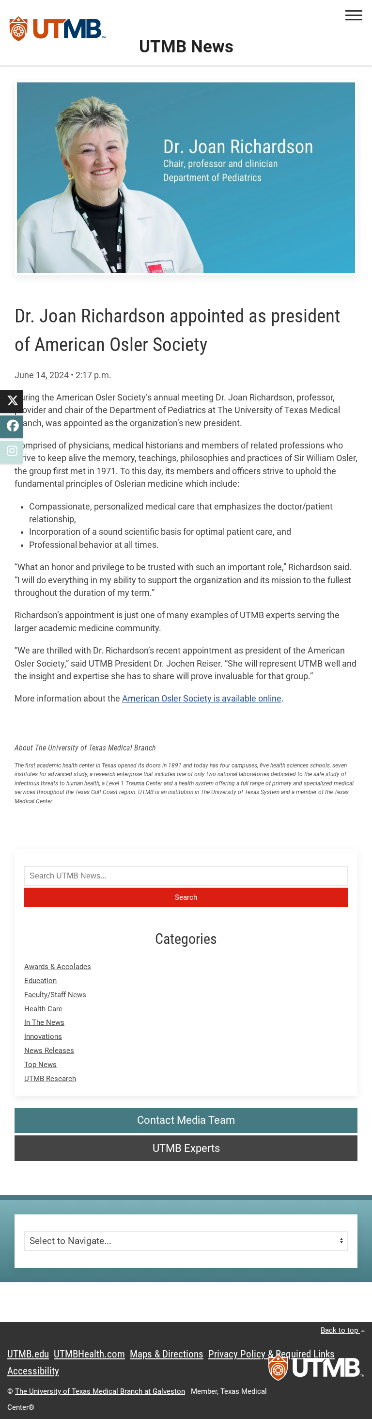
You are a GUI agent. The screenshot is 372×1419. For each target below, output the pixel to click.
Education (40, 980)
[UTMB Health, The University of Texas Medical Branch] (316, 1370)
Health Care (43, 1008)
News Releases (49, 1050)
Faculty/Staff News (55, 994)
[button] (353, 15)
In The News (44, 1022)
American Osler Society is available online (201, 698)
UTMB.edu (28, 1354)
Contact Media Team (186, 1120)
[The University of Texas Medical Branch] (57, 32)
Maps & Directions (166, 1354)
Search (186, 897)
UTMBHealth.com (89, 1354)
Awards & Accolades (57, 966)
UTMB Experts (186, 1148)
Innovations (43, 1036)
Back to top (340, 1330)
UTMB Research (50, 1078)
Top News (40, 1064)
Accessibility (33, 1371)
